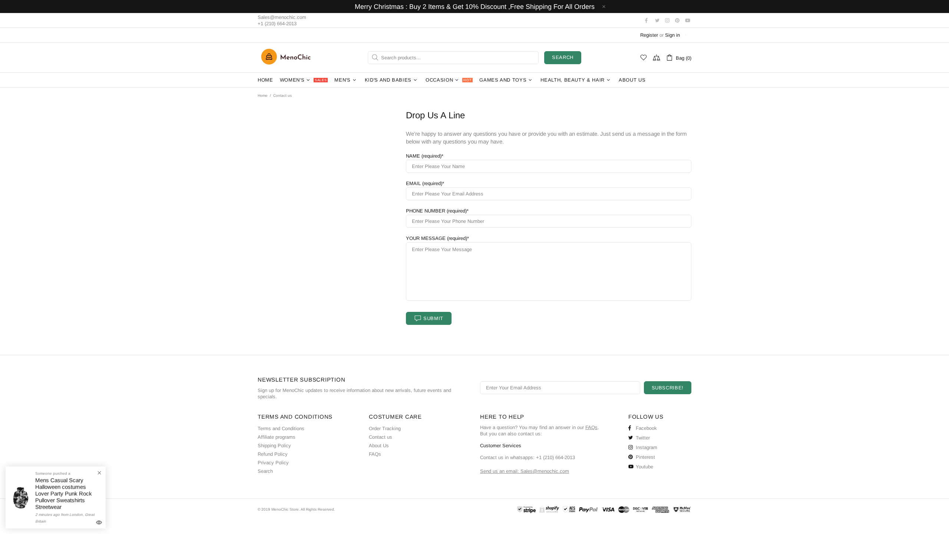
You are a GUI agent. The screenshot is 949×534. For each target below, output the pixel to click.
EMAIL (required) (424, 183)
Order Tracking (385, 428)
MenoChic (288, 57)
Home (263, 95)
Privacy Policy (273, 462)
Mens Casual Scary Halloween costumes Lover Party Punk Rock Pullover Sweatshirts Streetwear (63, 493)
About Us (379, 445)
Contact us (380, 437)
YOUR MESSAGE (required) (436, 238)
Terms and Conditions (281, 428)
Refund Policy (273, 454)
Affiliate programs (276, 437)
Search (562, 57)
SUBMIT (433, 318)
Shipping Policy (274, 445)
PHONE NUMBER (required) (436, 211)
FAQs (375, 454)
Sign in (672, 35)
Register (649, 35)
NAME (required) (424, 156)
